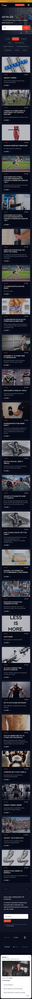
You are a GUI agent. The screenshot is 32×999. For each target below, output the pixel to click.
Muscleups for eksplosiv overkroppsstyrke (13, 603)
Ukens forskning (8, 46)
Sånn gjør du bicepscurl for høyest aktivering (14, 251)
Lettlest (24, 50)
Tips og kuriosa (19, 42)
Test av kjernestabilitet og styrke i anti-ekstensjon (14, 736)
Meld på (7, 920)
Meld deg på (20, 5)
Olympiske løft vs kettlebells (15, 772)
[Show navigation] (28, 5)
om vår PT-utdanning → (17, 1)
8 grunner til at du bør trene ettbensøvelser (14, 356)
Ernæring (23, 39)
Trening (15, 39)
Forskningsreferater (22, 46)
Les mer (6, 85)
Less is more (8, 637)
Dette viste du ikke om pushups (15, 703)
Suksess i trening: (10, 78)
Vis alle (8, 39)
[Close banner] (6, 1)
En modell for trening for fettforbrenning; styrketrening (16, 571)
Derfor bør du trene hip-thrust (15, 390)
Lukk (28, 995)
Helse (9, 42)
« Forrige (5, 889)
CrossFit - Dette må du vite (13, 838)
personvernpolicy (10, 925)
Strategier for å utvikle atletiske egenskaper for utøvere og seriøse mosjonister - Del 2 (16, 179)
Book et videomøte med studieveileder (13, 988)
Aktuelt (17, 50)
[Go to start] (4, 5)
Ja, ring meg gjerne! (8, 984)
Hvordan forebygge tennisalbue (15, 145)
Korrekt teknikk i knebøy (13, 805)
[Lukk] (29, 957)
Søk (26, 28)
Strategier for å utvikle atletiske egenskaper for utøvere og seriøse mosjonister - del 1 (16, 217)
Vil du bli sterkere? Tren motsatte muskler (13, 669)
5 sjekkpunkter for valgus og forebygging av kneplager (15, 320)
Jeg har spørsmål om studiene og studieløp (14, 992)
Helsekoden (8, 50)
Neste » (27, 889)
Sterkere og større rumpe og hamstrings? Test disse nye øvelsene (14, 112)
